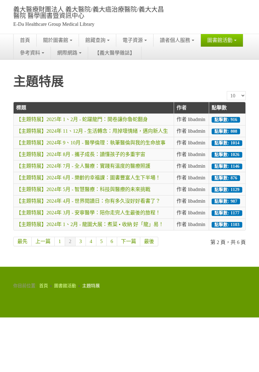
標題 (21, 107)
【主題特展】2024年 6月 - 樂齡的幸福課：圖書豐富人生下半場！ (88, 177)
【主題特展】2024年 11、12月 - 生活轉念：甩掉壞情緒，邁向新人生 (92, 131)
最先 (22, 241)
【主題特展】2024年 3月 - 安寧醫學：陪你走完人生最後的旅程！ (88, 212)
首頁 (25, 40)
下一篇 (128, 241)
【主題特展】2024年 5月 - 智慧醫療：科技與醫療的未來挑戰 (83, 189)
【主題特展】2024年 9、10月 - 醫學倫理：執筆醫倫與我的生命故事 (91, 142)
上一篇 (43, 241)
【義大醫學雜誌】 (114, 52)
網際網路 (67, 52)
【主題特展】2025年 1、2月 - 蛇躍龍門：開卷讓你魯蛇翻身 (82, 119)
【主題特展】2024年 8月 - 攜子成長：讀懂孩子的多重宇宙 (80, 154)
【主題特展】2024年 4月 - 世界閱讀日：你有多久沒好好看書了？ (88, 201)
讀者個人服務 (175, 40)
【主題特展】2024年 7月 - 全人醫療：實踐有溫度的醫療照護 (83, 166)
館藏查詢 (95, 40)
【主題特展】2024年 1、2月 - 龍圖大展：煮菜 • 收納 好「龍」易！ (90, 224)
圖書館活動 (219, 40)
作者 (182, 107)
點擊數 (219, 107)
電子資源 (133, 40)
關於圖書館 (55, 40)
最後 (149, 241)
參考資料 (30, 52)
